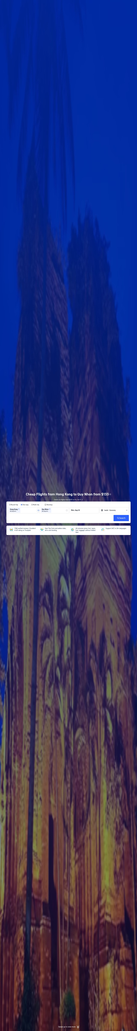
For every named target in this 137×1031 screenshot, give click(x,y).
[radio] (13, 504)
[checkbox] (48, 504)
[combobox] (21, 510)
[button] (119, 3)
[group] (23, 510)
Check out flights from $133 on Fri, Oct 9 (67, 500)
